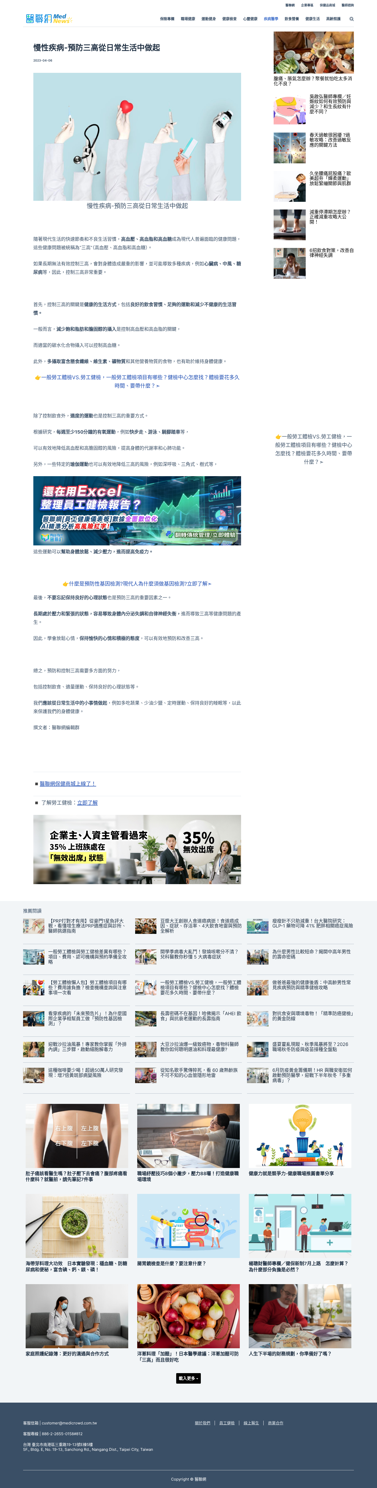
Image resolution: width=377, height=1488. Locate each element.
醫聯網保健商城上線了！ (68, 784)
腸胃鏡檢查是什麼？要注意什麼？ (171, 1263)
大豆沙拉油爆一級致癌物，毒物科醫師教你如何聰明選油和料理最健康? (199, 1047)
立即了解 (87, 803)
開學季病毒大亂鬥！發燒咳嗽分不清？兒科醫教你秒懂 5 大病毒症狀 (199, 954)
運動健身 (209, 18)
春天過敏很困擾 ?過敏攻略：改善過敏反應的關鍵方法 (330, 140)
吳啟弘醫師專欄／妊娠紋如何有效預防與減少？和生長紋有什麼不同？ (330, 104)
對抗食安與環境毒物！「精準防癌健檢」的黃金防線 (312, 1016)
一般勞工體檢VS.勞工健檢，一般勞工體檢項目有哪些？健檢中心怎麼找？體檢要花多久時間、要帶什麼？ (200, 987)
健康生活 (312, 18)
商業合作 (275, 1423)
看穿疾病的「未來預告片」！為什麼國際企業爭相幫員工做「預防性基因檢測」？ (87, 1018)
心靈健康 (250, 18)
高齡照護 (333, 18)
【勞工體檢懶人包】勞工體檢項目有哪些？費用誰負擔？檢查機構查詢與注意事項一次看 (87, 987)
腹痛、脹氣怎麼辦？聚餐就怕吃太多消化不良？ (313, 81)
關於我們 (202, 1423)
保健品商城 (327, 5)
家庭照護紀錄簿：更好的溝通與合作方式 (67, 1353)
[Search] (351, 18)
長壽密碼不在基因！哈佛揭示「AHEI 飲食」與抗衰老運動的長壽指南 (200, 1016)
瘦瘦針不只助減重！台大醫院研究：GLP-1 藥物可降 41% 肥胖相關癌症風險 (312, 923)
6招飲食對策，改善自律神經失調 (332, 253)
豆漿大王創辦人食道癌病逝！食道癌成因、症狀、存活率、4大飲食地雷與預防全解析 (201, 926)
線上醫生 (251, 1423)
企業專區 (307, 5)
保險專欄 (167, 18)
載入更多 (187, 1378)
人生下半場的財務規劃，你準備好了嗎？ (290, 1353)
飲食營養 (292, 18)
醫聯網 (290, 5)
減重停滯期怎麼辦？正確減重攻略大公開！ (330, 217)
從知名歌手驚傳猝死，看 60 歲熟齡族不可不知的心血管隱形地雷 (199, 1073)
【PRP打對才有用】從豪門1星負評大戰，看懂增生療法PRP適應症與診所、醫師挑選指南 (87, 926)
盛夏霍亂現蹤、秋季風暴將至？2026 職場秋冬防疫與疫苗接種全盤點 (310, 1047)
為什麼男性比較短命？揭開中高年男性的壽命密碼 (311, 954)
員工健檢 (227, 1423)
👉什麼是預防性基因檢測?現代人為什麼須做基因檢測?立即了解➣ (137, 584)
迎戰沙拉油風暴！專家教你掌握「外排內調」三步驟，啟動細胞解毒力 (87, 1047)
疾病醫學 (271, 18)
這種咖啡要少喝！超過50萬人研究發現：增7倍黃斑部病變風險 (85, 1073)
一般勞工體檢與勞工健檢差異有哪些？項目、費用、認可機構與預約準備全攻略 (87, 956)
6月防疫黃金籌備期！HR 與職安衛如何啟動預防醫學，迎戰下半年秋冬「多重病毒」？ (312, 1075)
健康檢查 (229, 18)
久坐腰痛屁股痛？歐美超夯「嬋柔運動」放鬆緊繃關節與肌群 (330, 178)
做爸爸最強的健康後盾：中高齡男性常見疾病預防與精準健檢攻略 (311, 985)
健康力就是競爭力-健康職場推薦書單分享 (291, 1173)
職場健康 (188, 18)
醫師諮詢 (348, 5)
